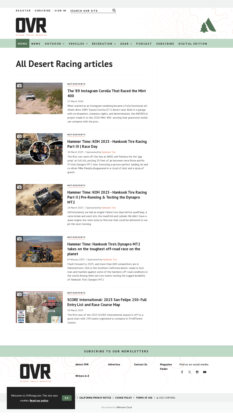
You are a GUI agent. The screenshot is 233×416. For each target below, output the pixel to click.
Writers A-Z (82, 376)
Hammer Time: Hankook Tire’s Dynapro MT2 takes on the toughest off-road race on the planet (103, 249)
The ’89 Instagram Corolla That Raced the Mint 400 (106, 93)
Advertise (114, 364)
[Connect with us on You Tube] (204, 372)
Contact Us (140, 364)
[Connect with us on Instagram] (197, 372)
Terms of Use (144, 397)
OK (67, 398)
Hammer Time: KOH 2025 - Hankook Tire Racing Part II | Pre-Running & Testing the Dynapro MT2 (107, 197)
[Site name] (31, 34)
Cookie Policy (123, 397)
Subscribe (43, 10)
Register (23, 10)
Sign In (60, 10)
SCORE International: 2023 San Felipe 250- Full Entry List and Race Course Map (107, 302)
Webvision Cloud (124, 407)
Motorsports (76, 84)
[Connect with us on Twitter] (189, 372)
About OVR (82, 364)
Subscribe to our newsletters (116, 351)
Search (113, 10)
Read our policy (39, 400)
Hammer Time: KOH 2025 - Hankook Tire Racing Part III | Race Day (107, 144)
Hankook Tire (108, 152)
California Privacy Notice (95, 397)
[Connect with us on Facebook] (182, 372)
